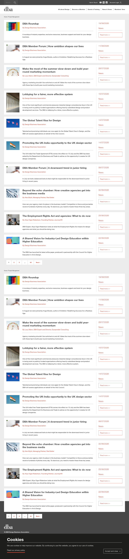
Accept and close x (112, 551)
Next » (38, 262)
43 (31, 262)
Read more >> (105, 35)
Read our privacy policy (16, 550)
